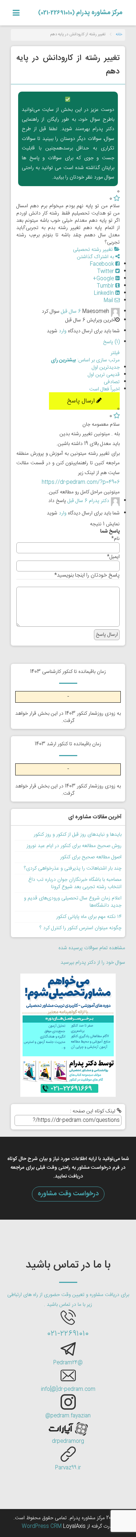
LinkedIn (104, 293)
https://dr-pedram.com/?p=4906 (81, 482)
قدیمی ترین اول (104, 374)
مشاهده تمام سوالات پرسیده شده (91, 948)
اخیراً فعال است (104, 389)
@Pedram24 (68, 1363)
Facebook (102, 264)
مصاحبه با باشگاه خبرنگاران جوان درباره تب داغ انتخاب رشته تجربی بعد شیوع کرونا (74, 883)
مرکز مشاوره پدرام (80, 12)
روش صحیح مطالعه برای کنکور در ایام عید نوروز (73, 846)
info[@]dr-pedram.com (68, 1389)
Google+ (104, 278)
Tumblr (106, 286)
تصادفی (112, 382)
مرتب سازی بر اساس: (85, 360)
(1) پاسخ (111, 342)
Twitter (106, 271)
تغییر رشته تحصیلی (93, 249)
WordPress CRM (42, 1526)
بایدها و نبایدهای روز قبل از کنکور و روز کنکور (77, 834)
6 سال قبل (71, 311)
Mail (109, 300)
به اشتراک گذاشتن (96, 257)
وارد (62, 331)
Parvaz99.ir (68, 1468)
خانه (119, 34)
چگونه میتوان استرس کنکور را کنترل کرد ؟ (80, 928)
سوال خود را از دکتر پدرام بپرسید (93, 962)
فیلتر (115, 353)
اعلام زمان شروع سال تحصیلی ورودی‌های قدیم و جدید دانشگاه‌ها (72, 902)
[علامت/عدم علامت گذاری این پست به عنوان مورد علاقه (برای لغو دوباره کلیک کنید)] (117, 198)
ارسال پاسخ (81, 401)
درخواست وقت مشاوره (68, 1193)
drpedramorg (68, 1441)
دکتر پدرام (99, 501)
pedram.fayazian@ (68, 1416)
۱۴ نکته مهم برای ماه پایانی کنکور (88, 916)
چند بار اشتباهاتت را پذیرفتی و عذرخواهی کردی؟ (72, 868)
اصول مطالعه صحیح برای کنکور (90, 857)
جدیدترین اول (106, 367)
